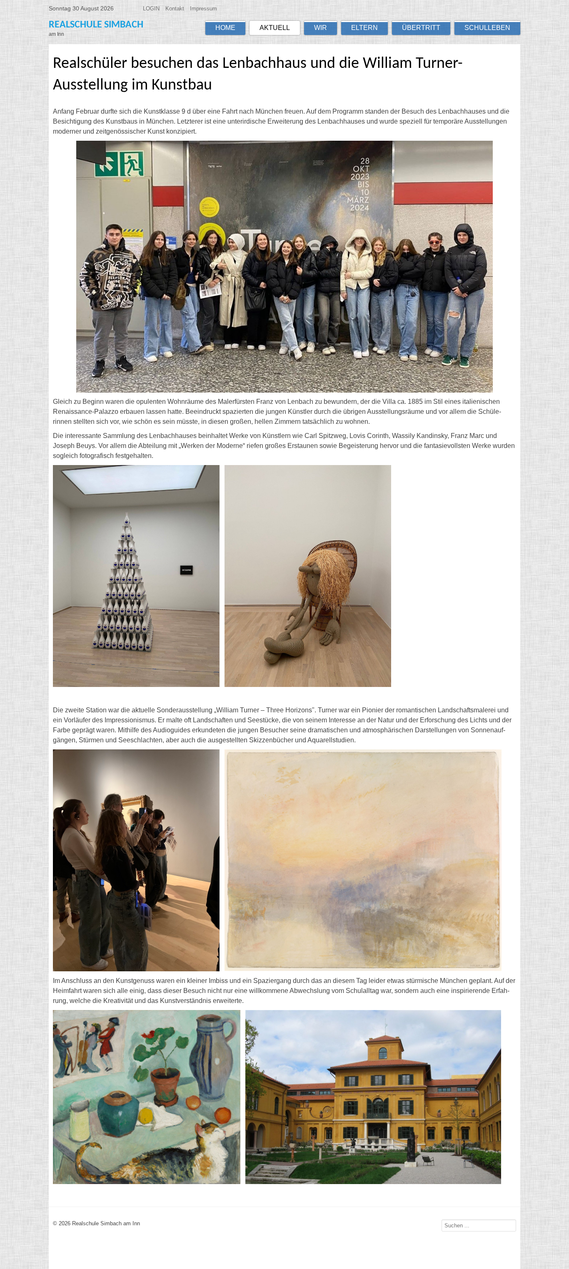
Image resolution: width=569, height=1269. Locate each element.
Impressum (203, 8)
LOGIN (151, 8)
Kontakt (174, 8)
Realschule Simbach (96, 25)
